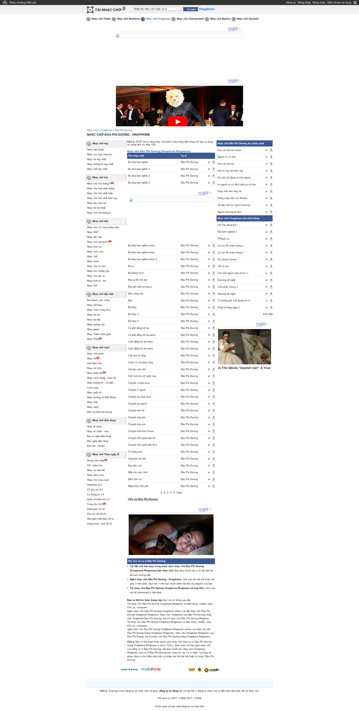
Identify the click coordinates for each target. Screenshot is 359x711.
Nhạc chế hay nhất (97, 169)
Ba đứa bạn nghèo (138, 162)
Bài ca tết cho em (137, 279)
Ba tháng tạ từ (136, 273)
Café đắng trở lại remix (140, 341)
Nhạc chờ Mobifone (128, 18)
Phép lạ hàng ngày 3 (228, 307)
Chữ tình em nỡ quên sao (142, 376)
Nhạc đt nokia (94, 426)
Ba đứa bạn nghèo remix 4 (142, 259)
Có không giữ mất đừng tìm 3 (233, 300)
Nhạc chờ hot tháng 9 (99, 183)
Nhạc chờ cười (95, 251)
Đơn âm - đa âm (96, 446)
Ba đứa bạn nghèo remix (141, 245)
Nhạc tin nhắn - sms (98, 431)
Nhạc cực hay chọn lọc (99, 154)
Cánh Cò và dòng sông (140, 362)
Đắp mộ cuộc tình (137, 472)
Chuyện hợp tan (136, 417)
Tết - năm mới (94, 465)
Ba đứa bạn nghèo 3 (139, 182)
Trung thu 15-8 (95, 504)
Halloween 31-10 (96, 509)
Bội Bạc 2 (133, 321)
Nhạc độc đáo (94, 237)
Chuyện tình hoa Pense (141, 431)
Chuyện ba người (137, 403)
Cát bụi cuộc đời (137, 369)
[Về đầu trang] (355, 707)
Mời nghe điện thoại (97, 441)
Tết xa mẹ (222, 266)
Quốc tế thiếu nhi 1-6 (98, 499)
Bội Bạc (132, 307)
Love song (92, 387)
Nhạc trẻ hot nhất (96, 207)
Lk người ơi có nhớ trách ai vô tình (236, 184)
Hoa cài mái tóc (225, 163)
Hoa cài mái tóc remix (229, 150)
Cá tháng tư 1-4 (95, 494)
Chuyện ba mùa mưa (139, 396)
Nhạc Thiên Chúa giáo (99, 334)
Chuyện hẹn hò (136, 410)
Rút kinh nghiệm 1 (227, 231)
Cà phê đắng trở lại (138, 328)
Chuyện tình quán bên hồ (141, 438)
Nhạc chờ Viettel (101, 18)
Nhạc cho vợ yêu (96, 266)
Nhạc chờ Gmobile (248, 18)
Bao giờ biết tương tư (140, 286)
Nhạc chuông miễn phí (23, 2)
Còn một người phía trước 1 (232, 273)
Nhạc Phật (92, 339)
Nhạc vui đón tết (96, 470)
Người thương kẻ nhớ (229, 212)
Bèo (130, 300)
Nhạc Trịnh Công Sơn (99, 310)
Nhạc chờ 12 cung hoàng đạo (103, 227)
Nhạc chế (92, 256)
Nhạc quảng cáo (96, 324)
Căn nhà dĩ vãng (137, 355)
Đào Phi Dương (123, 130)
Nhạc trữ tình (94, 368)
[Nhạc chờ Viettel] (129, 669)
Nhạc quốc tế (94, 392)
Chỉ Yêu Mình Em (227, 225)
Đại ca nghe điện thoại (99, 436)
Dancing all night (226, 280)
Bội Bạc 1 (133, 314)
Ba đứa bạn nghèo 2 (139, 175)
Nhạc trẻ (91, 358)
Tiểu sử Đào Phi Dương (143, 499)
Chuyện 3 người (137, 389)
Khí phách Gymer (227, 259)
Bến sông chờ (135, 293)
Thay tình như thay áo (229, 191)
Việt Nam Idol (94, 363)
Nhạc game (93, 329)
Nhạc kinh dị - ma (96, 280)
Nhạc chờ (92, 130)
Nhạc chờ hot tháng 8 (99, 212)
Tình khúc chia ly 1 (227, 287)
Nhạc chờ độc (100, 221)
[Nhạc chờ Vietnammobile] (191, 669)
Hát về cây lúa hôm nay (230, 170)
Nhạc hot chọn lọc (97, 203)
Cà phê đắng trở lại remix (142, 335)
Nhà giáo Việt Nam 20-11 (100, 518)
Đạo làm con (135, 465)
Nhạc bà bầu (94, 319)
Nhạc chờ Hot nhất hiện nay (102, 198)
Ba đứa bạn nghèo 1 (139, 169)
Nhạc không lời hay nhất (100, 164)
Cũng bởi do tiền (137, 458)
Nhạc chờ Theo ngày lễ (105, 454)
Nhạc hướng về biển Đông (101, 397)
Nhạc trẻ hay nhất (96, 159)
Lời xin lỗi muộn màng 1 (230, 245)
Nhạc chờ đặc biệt (102, 294)
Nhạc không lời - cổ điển (100, 382)
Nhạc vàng (93, 407)
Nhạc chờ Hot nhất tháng (100, 188)
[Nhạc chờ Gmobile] (211, 670)
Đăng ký (291, 2)
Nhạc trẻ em (93, 314)
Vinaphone (106, 130)
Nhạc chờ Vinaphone (158, 18)
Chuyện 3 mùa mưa (139, 383)
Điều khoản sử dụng (339, 2)
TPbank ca (223, 238)
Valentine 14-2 (94, 484)
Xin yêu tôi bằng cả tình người (234, 177)
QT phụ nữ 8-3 (95, 489)
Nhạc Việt (92, 402)
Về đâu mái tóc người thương (233, 205)
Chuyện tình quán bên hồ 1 (142, 444)
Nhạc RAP (92, 232)
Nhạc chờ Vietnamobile (190, 18)
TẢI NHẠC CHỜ (108, 10)
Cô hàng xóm (135, 451)
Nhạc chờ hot (100, 177)
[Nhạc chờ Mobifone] (151, 669)
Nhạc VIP (92, 285)
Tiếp (179, 492)
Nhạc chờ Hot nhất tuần (100, 193)
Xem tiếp (268, 314)
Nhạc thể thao (94, 305)
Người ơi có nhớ (226, 156)
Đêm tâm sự (135, 479)
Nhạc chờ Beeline (220, 18)
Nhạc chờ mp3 (100, 347)
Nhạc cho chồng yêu (98, 271)
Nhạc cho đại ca (96, 275)
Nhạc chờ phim (95, 353)
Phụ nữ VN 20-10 (96, 514)
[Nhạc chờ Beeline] (199, 669)
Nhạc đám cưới (95, 475)
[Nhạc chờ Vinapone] (174, 670)
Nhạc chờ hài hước (97, 241)
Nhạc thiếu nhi (94, 373)
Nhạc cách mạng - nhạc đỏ (101, 378)
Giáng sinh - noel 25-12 (99, 523)
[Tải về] (213, 162)
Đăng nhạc (319, 2)
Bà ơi (131, 266)
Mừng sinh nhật (95, 460)
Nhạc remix (93, 261)
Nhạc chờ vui (94, 246)
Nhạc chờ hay (100, 143)
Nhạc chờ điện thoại (104, 420)
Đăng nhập (304, 2)
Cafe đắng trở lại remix (140, 348)
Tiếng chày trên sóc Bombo (232, 198)
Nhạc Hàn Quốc (95, 149)
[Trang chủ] (5, 2)
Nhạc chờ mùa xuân (98, 480)
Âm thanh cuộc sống (98, 300)
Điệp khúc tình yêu (138, 486)
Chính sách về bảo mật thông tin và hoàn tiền (179, 706)
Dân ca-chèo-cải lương (99, 412)
